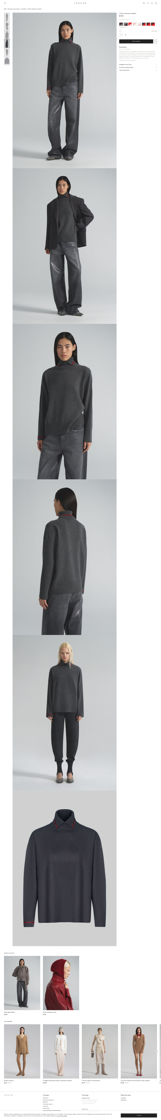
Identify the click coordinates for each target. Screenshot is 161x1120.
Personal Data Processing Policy (52, 1110)
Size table (154, 31)
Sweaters (24, 9)
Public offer (46, 1108)
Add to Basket (136, 41)
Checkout (45, 1098)
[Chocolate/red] (148, 24)
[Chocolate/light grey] (121, 24)
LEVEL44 (80, 3)
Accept (139, 1115)
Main (5, 9)
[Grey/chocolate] (126, 24)
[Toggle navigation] (5, 3)
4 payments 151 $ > (124, 19)
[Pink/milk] (135, 24)
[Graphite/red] (144, 24)
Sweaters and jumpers (14, 9)
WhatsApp (123, 1100)
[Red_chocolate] (153, 24)
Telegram (123, 1098)
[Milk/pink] (139, 24)
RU (144, 3)
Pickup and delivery (48, 1100)
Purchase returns (47, 1104)
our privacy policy (62, 1116)
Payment (45, 1102)
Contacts (45, 1106)
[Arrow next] (156, 1051)
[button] (156, 3)
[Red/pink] (130, 24)
